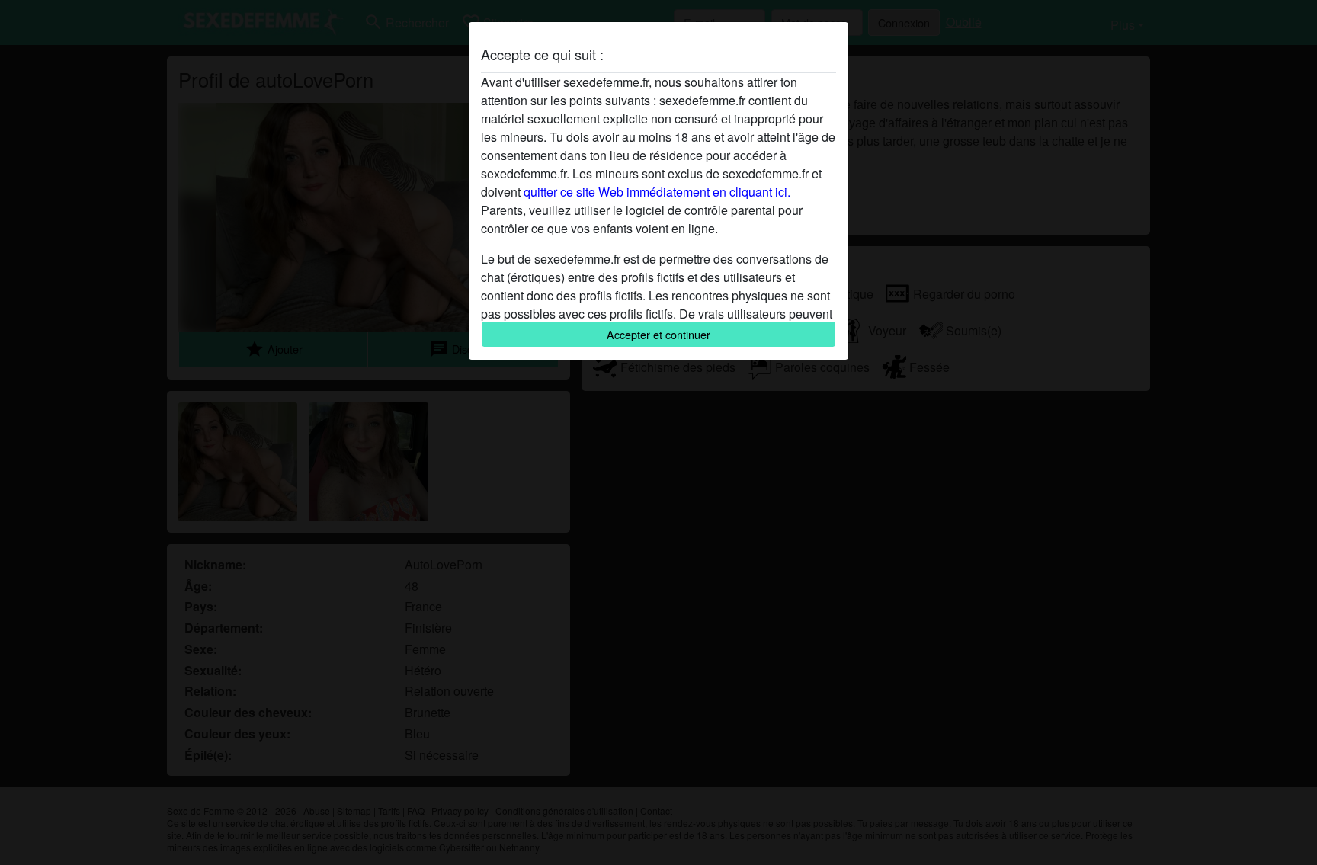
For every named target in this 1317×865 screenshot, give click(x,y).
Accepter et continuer (658, 334)
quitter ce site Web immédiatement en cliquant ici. (657, 191)
